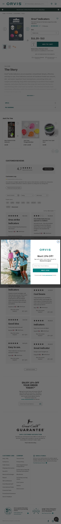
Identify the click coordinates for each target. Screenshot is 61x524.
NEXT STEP (45, 270)
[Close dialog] (58, 241)
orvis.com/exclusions (47, 275)
